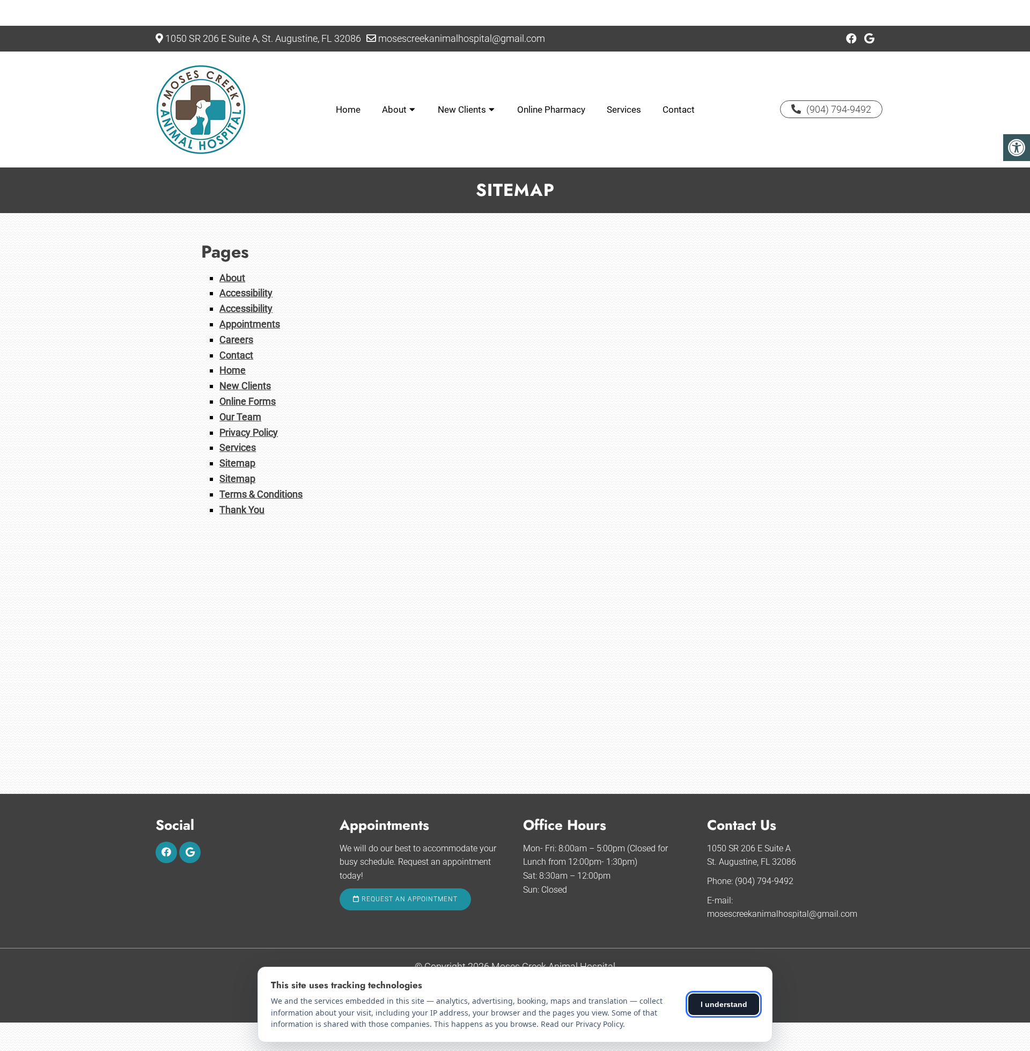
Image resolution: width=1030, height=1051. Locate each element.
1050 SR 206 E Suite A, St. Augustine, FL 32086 (263, 38)
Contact (679, 109)
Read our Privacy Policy (582, 1024)
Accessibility (246, 292)
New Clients (462, 109)
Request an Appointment (408, 899)
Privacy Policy (248, 432)
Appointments (249, 324)
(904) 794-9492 (838, 109)
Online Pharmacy (551, 109)
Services (624, 109)
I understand (724, 1004)
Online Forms (247, 401)
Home (348, 109)
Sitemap (237, 463)
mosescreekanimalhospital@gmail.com (461, 38)
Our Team (240, 416)
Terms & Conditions (261, 494)
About (394, 109)
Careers (236, 339)
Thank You (241, 509)
